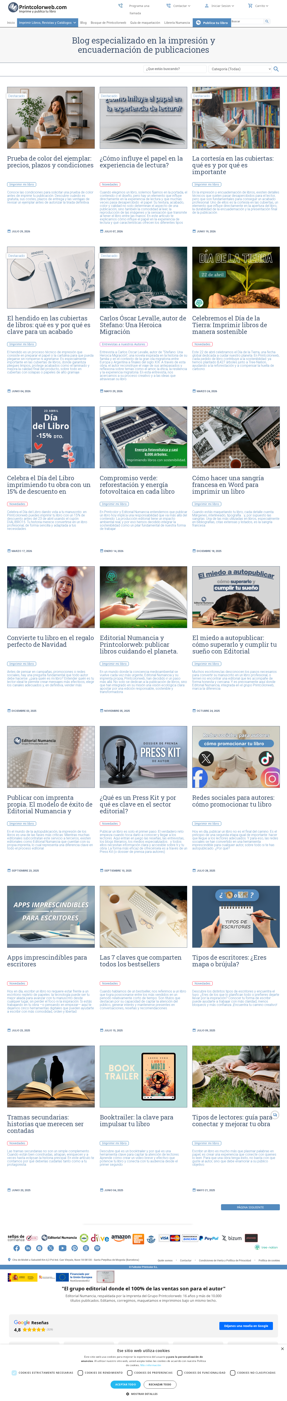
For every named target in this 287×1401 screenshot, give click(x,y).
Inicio (11, 23)
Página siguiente (250, 1207)
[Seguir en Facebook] (18, 1247)
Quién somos (165, 1260)
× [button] (282, 1349)
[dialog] (143, 1372)
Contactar (185, 1260)
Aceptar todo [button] (125, 1384)
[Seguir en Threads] (88, 1247)
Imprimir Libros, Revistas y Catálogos (46, 23)
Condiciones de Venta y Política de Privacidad (225, 1260)
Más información (150, 1365)
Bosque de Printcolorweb (108, 23)
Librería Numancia (177, 23)
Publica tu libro (214, 23)
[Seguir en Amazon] (105, 1247)
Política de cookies (269, 1260)
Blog (83, 23)
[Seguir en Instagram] (41, 1247)
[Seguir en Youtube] (64, 1247)
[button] (143, 1394)
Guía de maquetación (145, 23)
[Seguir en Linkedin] (30, 1247)
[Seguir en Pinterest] (76, 1247)
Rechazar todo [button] (160, 1384)
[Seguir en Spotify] (99, 1247)
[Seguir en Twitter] (52, 1247)
